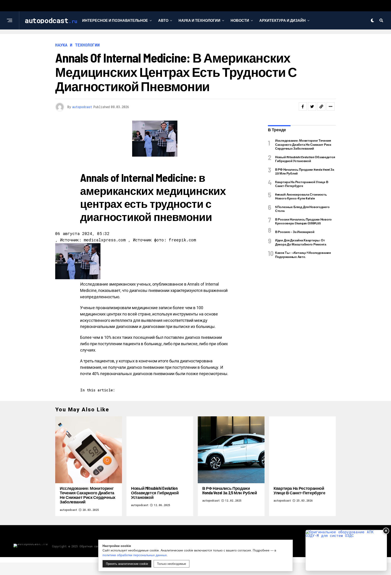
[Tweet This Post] (312, 106)
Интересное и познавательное (115, 20)
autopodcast (82, 107)
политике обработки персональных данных (135, 555)
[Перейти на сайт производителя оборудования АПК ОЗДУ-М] (346, 550)
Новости (240, 20)
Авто (163, 20)
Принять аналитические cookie (127, 563)
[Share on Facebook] (303, 106)
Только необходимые (171, 563)
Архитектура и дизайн (282, 20)
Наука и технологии (199, 20)
